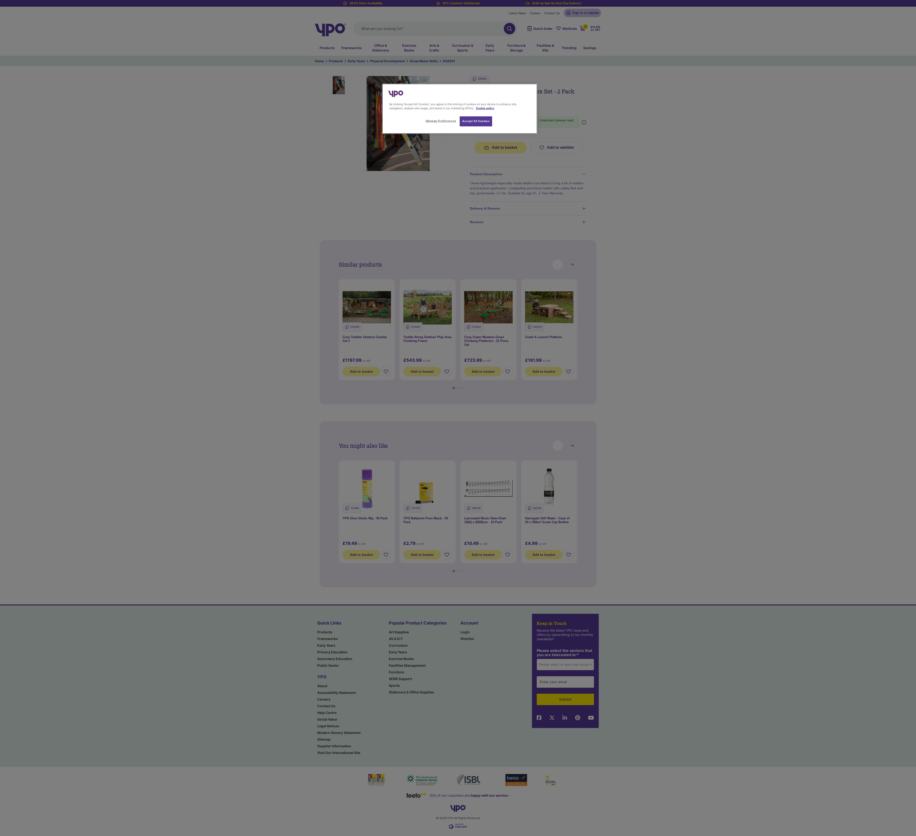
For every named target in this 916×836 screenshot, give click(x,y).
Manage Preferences (441, 121)
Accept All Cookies (475, 121)
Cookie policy (485, 108)
